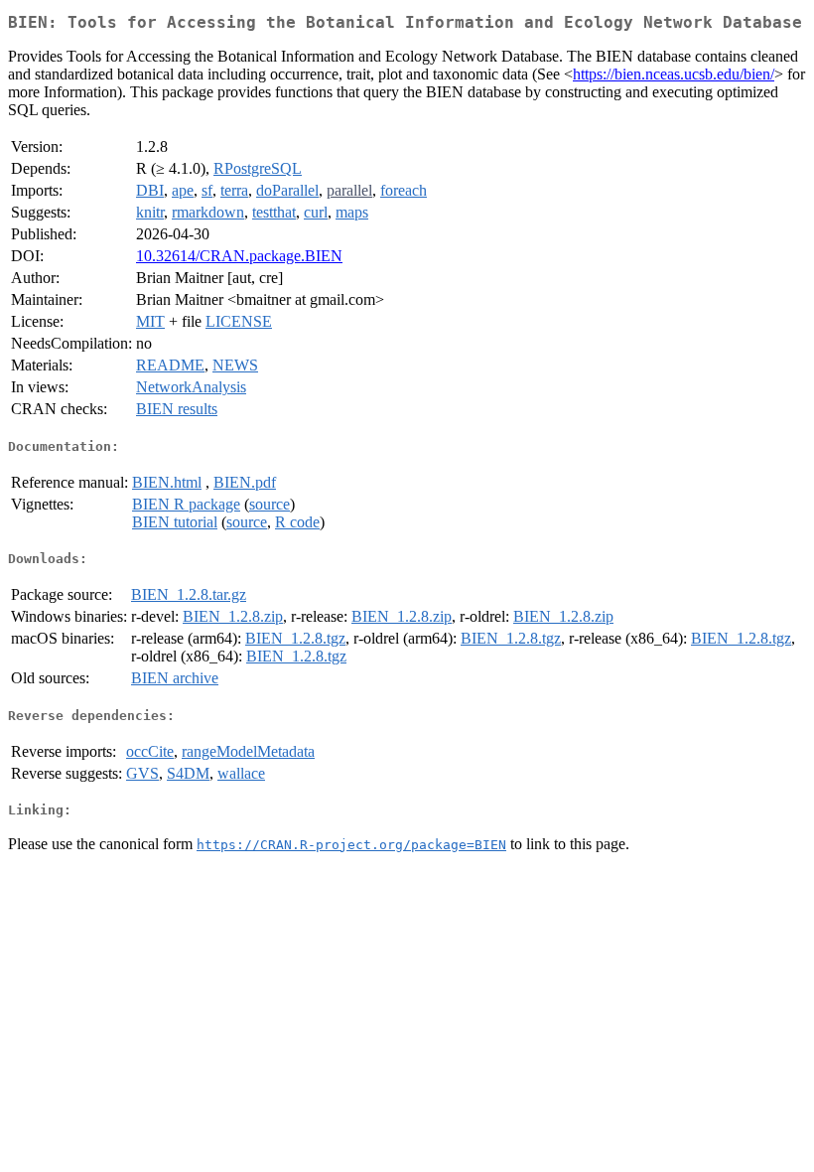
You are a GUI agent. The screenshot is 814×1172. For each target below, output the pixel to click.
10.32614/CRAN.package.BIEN (239, 255)
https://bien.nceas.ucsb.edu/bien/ (673, 74)
